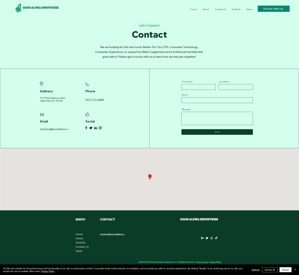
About (79, 238)
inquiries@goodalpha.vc (54, 129)
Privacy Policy (215, 262)
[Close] (295, 270)
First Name (187, 82)
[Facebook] (86, 128)
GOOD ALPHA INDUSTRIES (41, 7)
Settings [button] (256, 269)
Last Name (224, 82)
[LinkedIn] (95, 128)
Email (184, 95)
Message (186, 109)
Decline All (270, 269)
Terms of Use (202, 262)
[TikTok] (216, 238)
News (79, 250)
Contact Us (82, 246)
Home (79, 234)
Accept (285, 269)
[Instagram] (100, 128)
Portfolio (80, 242)
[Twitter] (91, 128)
